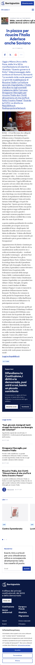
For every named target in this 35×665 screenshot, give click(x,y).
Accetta (17, 650)
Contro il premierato (12, 529)
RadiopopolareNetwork (14, 108)
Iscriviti (27, 568)
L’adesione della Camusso (15, 90)
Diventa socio (27, 3)
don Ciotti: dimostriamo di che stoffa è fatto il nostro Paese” (15, 98)
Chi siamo (5, 10)
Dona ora (6, 601)
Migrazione (23, 616)
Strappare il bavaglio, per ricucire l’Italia (14, 449)
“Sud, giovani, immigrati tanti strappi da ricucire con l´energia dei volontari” (17, 427)
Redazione (10, 489)
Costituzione (8, 607)
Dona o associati (24, 621)
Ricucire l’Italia (9, 82)
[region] (17, 646)
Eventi (4, 624)
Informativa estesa (24, 645)
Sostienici (25, 407)
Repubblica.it (8, 106)
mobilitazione (19, 80)
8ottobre (6, 361)
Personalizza (17, 655)
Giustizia (22, 612)
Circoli (4, 621)
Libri (3, 499)
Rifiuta (17, 660)
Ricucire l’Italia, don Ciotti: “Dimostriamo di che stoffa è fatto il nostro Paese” (16, 473)
